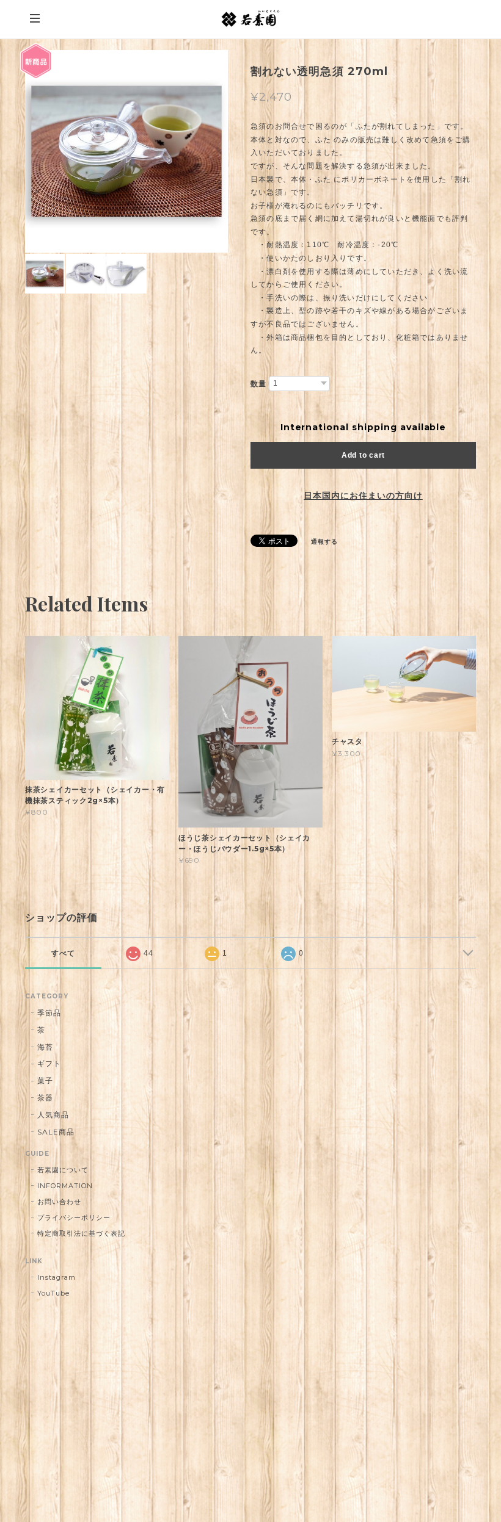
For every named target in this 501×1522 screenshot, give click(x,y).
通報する (324, 542)
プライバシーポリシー (74, 1217)
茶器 (45, 1097)
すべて (63, 953)
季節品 (49, 1012)
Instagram (56, 1277)
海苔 (45, 1046)
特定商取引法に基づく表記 (81, 1233)
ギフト (49, 1063)
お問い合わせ (59, 1201)
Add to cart (363, 455)
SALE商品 (56, 1131)
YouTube (53, 1293)
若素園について (63, 1170)
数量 (258, 384)
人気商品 (53, 1114)
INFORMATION (65, 1185)
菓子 (45, 1080)
